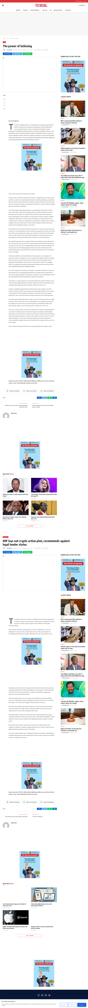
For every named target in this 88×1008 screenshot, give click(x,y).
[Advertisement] (44, 23)
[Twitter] (4, 102)
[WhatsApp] (4, 105)
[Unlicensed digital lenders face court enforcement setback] (44, 894)
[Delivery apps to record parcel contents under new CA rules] (73, 136)
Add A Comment (30, 525)
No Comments (38, 49)
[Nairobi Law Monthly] (41, 5)
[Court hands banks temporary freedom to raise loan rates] (16, 894)
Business (25, 10)
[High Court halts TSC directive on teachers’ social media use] (73, 218)
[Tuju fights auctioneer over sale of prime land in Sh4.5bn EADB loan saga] (73, 163)
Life (50, 10)
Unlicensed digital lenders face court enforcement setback (41, 904)
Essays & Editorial (34, 10)
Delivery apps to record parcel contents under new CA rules (73, 149)
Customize (63, 1004)
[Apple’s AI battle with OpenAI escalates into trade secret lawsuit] (16, 917)
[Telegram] (4, 108)
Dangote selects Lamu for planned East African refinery (42, 927)
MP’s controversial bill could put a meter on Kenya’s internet (71, 121)
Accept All (81, 1004)
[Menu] (3, 5)
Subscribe (82, 5)
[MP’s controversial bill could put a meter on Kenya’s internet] (73, 109)
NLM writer (9, 49)
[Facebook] (4, 99)
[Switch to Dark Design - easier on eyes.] (83, 1)
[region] (44, 1003)
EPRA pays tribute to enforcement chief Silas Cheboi (15, 495)
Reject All (72, 1004)
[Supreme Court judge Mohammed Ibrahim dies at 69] (44, 508)
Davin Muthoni (65, 124)
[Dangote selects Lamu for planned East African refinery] (44, 917)
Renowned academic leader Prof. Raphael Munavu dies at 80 (14, 517)
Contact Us (68, 10)
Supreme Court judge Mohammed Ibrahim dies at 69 (43, 517)
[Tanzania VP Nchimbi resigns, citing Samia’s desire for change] (73, 191)
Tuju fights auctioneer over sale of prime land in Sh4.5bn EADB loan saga (72, 176)
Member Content (58, 10)
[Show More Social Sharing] (34, 53)
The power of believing (37, 816)
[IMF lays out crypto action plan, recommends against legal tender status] (30, 573)
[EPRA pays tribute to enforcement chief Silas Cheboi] (16, 485)
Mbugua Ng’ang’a (66, 179)
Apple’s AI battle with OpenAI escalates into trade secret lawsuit (15, 927)
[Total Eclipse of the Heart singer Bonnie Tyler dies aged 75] (44, 485)
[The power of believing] (30, 74)
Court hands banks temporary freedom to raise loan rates (14, 904)
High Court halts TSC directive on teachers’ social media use (71, 231)
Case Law (44, 10)
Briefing (18, 10)
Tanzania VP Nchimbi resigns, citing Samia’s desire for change (72, 204)
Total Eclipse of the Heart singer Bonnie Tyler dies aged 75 (44, 495)
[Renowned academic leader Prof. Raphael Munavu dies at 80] (16, 508)
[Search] (85, 1)
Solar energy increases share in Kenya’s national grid (16, 816)
